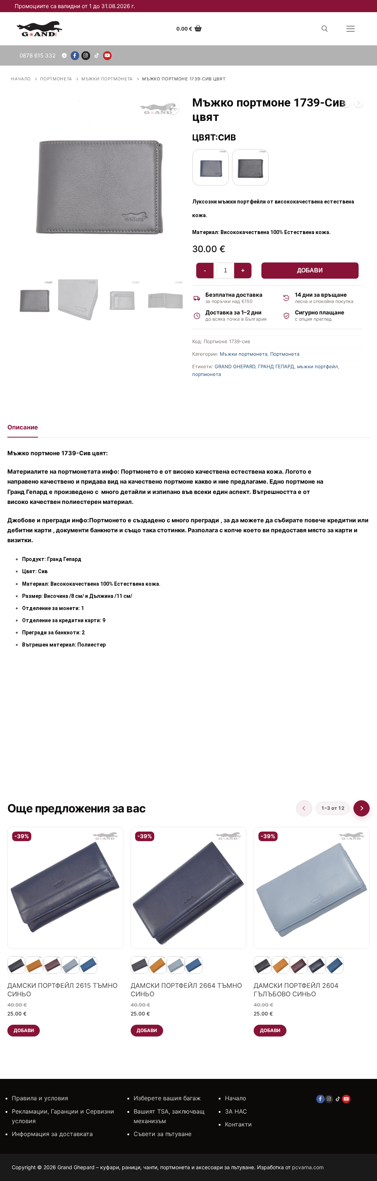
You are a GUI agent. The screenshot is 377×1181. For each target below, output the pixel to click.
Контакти (238, 1124)
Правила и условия (40, 1098)
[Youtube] (107, 55)
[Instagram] (85, 55)
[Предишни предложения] (304, 808)
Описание (22, 427)
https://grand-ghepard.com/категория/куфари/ (78, 721)
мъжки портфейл (317, 366)
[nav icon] (350, 28)
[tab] (22, 430)
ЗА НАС (236, 1111)
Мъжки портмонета (107, 78)
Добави (310, 270)
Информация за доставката (52, 1134)
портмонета (206, 374)
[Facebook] (75, 55)
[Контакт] (64, 55)
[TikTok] (96, 55)
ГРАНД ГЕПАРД (276, 366)
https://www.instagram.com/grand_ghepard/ (264, 768)
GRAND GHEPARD (235, 366)
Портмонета (56, 78)
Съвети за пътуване (162, 1134)
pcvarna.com (308, 1167)
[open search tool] (325, 29)
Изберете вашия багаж (167, 1098)
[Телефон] (36, 55)
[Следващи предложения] (361, 808)
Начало (21, 78)
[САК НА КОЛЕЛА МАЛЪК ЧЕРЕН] (358, 104)
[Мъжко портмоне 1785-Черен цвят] (345, 104)
